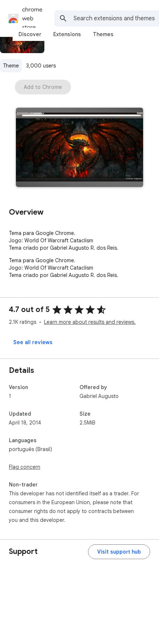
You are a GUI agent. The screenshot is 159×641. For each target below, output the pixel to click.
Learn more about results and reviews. (90, 322)
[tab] (30, 34)
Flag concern (24, 467)
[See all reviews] (33, 342)
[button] (79, 148)
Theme (11, 65)
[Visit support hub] (119, 552)
